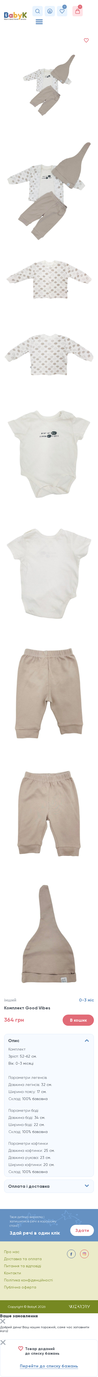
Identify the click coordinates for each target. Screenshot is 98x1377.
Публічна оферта (20, 1287)
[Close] (2, 1321)
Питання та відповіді (22, 1266)
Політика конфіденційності (28, 1280)
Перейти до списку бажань (49, 1366)
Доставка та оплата (23, 1259)
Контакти (12, 1273)
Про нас (11, 1252)
